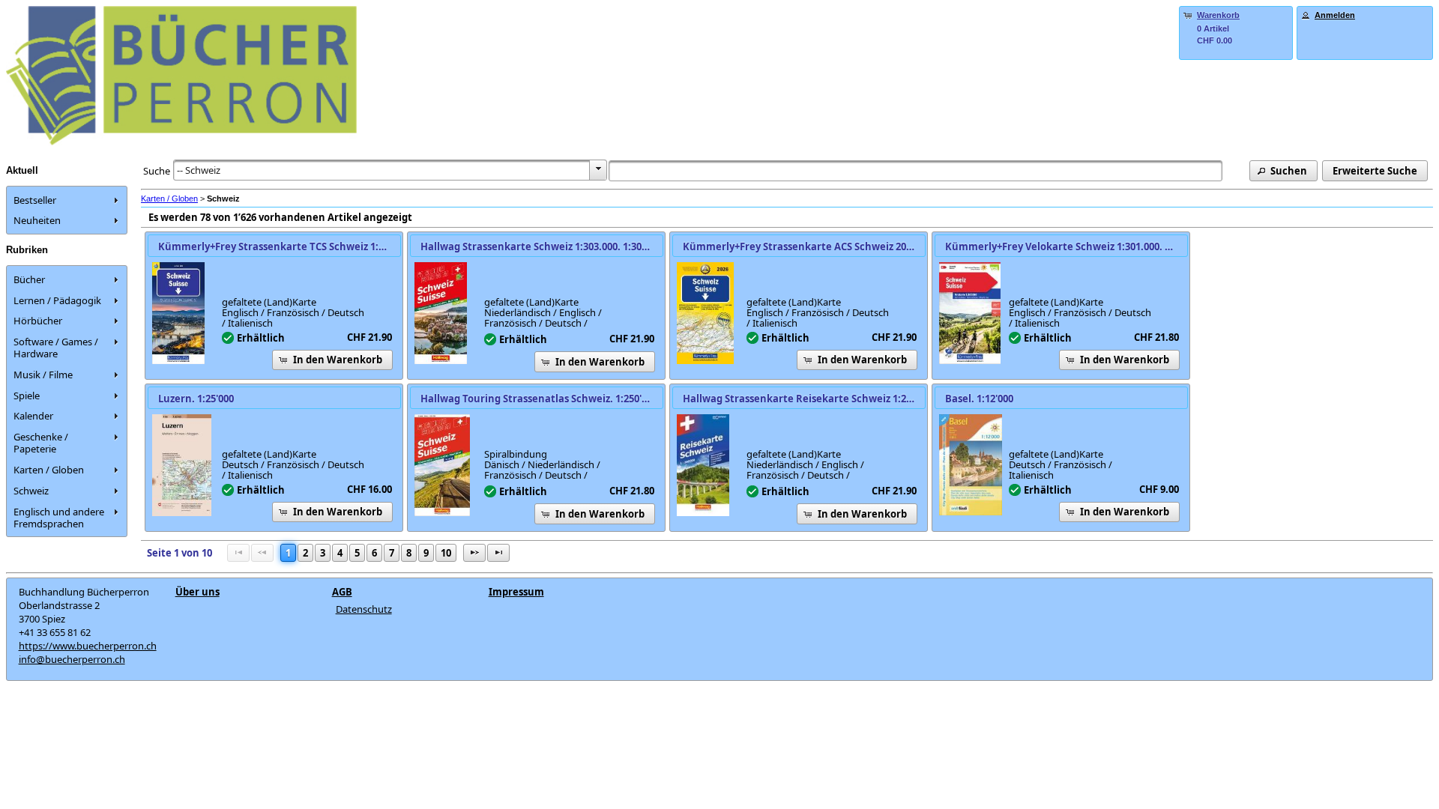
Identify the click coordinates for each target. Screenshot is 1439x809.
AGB (342, 592)
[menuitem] (67, 200)
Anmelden (1335, 14)
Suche (156, 171)
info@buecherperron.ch (72, 659)
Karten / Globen (169, 198)
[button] (1283, 170)
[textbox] (915, 170)
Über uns (197, 592)
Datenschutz (364, 609)
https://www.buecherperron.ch (88, 645)
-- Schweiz (198, 170)
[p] (474, 553)
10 (446, 553)
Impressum (516, 592)
